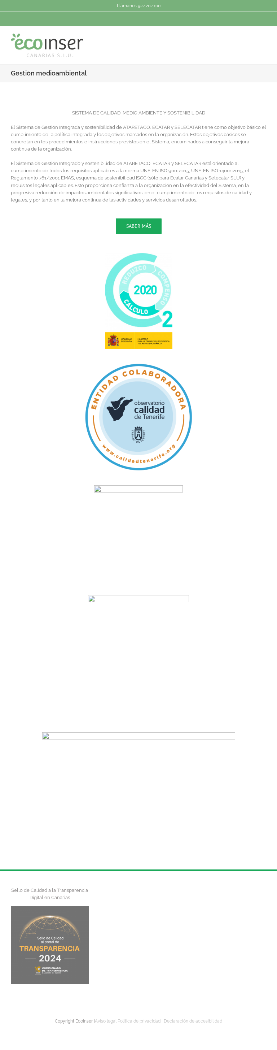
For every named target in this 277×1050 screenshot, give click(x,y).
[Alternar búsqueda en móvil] (250, 39)
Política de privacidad (139, 1021)
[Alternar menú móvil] (263, 39)
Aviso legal (105, 1021)
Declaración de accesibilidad (193, 1021)
